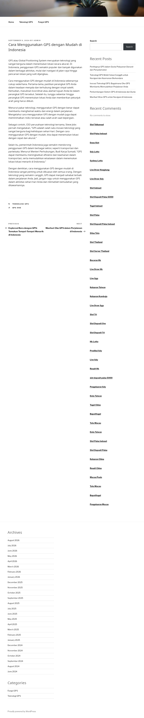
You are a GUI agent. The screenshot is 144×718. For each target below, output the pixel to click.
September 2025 (15, 598)
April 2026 (12, 561)
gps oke (16, 208)
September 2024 (15, 661)
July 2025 (12, 608)
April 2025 (12, 624)
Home (11, 22)
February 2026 (14, 572)
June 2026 (12, 550)
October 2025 (14, 592)
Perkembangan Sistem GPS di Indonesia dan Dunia (113, 92)
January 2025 (14, 640)
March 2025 (13, 629)
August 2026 (13, 540)
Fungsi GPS (43, 22)
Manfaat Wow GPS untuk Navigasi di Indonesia (111, 97)
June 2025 (12, 614)
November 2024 (15, 650)
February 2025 (14, 635)
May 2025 (12, 619)
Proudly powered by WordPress (22, 711)
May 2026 (12, 556)
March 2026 (13, 566)
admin (37, 40)
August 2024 (13, 666)
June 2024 (12, 671)
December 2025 (15, 582)
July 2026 (12, 545)
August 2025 (13, 603)
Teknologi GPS (26, 22)
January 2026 (14, 577)
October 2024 (14, 656)
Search (93, 41)
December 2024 (15, 645)
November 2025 (15, 587)
